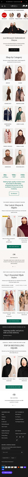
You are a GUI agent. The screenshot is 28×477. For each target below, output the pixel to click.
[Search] (4, 6)
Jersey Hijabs (20, 124)
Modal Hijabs (20, 146)
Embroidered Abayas (7, 125)
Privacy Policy (4, 435)
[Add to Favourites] (14, 216)
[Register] (21, 452)
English (12, 457)
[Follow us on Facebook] (16, 436)
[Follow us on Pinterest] (23, 436)
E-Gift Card (4, 421)
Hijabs (20, 82)
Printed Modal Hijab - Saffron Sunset (9, 313)
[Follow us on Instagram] (19, 436)
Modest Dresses (8, 146)
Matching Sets (20, 166)
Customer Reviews (19, 419)
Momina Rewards (5, 424)
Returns (3, 419)
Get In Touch (4, 426)
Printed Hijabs (20, 103)
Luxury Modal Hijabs (21, 285)
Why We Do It (18, 414)
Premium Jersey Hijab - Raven (9, 379)
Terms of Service (5, 433)
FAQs (3, 414)
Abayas (8, 82)
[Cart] (25, 6)
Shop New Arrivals (14, 246)
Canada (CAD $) (5, 457)
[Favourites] (23, 6)
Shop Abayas (14, 49)
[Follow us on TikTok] (16, 439)
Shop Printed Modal (14, 320)
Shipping (3, 416)
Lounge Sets (7, 103)
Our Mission (14, 193)
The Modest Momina (19, 421)
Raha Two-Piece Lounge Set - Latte (9, 239)
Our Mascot (17, 416)
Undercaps (8, 166)
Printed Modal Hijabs (7, 285)
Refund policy (4, 437)
